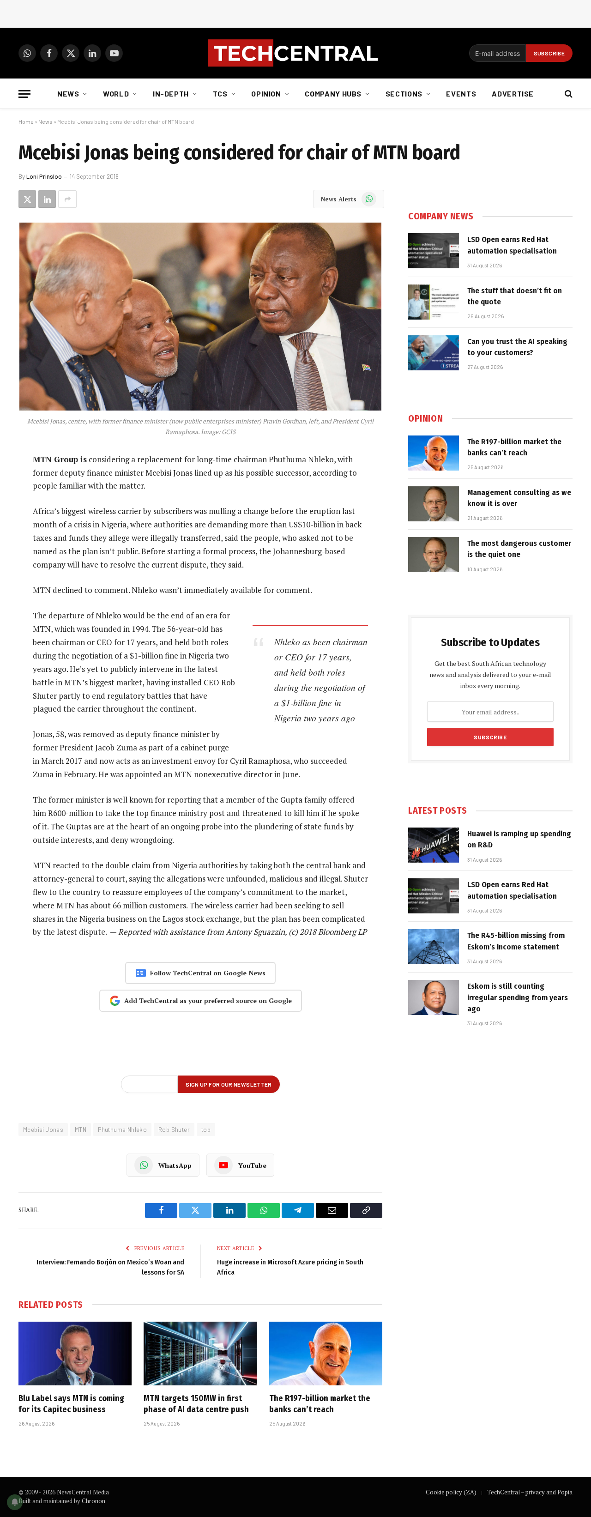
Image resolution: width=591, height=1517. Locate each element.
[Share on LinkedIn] (47, 199)
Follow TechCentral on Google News (207, 972)
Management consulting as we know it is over (519, 498)
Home (26, 121)
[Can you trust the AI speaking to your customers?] (433, 352)
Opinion (266, 93)
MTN (80, 1129)
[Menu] (24, 94)
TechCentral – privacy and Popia (530, 1492)
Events (461, 93)
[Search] (568, 94)
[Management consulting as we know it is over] (433, 503)
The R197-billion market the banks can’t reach (319, 1403)
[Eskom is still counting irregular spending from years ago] (433, 997)
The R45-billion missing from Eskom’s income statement (516, 941)
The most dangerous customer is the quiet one (519, 548)
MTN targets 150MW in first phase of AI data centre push (196, 1403)
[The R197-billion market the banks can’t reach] (325, 1353)
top (206, 1129)
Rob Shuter (174, 1129)
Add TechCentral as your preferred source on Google (208, 1000)
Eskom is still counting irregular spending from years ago (517, 997)
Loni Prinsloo (44, 176)
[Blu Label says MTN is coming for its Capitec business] (75, 1353)
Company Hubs (333, 93)
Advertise (513, 93)
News (68, 93)
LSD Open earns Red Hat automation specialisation (512, 245)
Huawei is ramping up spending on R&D (519, 839)
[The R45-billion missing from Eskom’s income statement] (433, 946)
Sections (404, 93)
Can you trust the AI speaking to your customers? (517, 347)
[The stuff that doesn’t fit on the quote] (433, 302)
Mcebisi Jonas (43, 1129)
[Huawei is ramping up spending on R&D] (433, 845)
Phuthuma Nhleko (122, 1129)
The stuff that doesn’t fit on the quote (514, 296)
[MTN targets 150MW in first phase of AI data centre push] (200, 1353)
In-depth (171, 93)
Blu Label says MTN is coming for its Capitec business (71, 1403)
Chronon (93, 1501)
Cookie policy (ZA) (451, 1492)
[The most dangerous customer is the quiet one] (433, 554)
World (116, 93)
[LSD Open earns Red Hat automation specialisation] (433, 250)
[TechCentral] (295, 53)
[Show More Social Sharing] (67, 199)
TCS (220, 93)
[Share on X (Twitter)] (27, 199)
